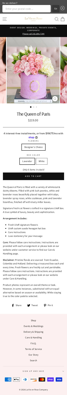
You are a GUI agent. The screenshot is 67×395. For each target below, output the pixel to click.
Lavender (27, 161)
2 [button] (34, 107)
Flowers (33, 141)
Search (33, 360)
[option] (33, 30)
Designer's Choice (33, 147)
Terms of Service (33, 349)
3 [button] (37, 107)
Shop (33, 320)
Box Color (33, 155)
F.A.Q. (33, 343)
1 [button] (31, 107)
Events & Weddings (33, 326)
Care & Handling (33, 337)
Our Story (33, 354)
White (42, 161)
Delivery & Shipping (33, 331)
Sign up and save (33, 371)
